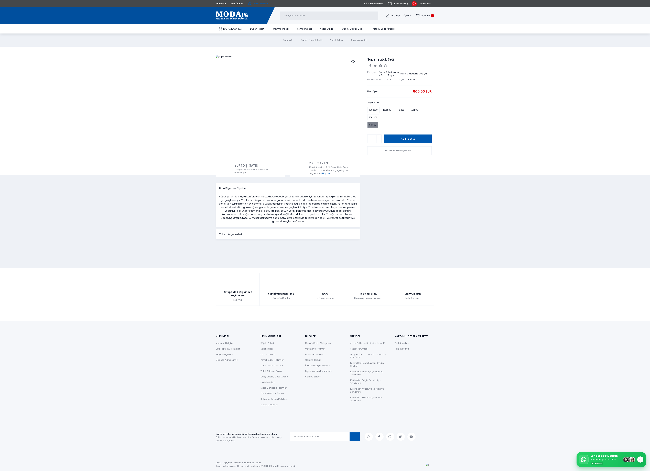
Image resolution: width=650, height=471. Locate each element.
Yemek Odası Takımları (272, 359)
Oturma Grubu (268, 354)
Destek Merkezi (402, 343)
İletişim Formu (402, 348)
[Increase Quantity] (379, 136)
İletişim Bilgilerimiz (225, 354)
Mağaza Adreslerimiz (226, 359)
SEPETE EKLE (408, 138)
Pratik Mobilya (268, 382)
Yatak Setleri (385, 72)
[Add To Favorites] (353, 62)
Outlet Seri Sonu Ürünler (272, 393)
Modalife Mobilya (418, 73)
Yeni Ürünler (237, 3)
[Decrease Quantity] (379, 141)
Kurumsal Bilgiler (224, 343)
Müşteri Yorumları (358, 348)
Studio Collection (269, 404)
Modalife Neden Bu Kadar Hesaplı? (367, 343)
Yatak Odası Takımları (272, 365)
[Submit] (355, 436)
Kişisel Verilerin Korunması (318, 371)
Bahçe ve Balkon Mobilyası (274, 399)
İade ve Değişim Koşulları (318, 365)
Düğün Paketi (267, 343)
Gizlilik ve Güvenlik (314, 354)
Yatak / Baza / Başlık (389, 74)
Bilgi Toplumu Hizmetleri (228, 348)
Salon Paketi (267, 348)
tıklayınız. (325, 173)
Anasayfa (221, 3)
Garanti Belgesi (313, 376)
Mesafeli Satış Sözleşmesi (318, 343)
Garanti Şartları (313, 359)
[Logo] (232, 15)
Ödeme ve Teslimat (315, 348)
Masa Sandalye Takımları (274, 387)
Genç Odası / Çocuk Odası (274, 376)
